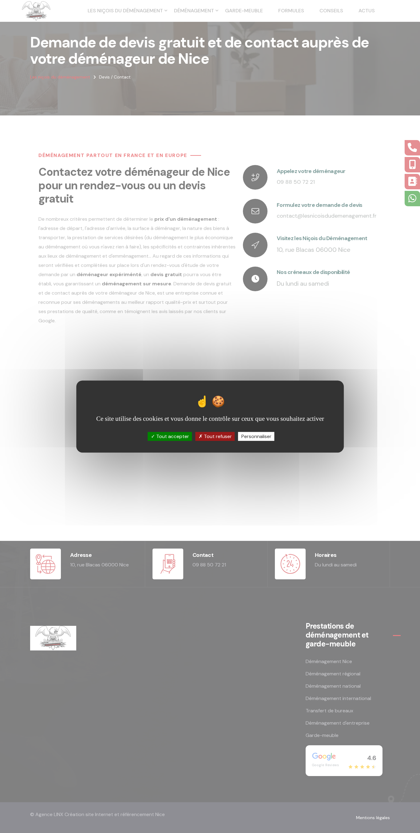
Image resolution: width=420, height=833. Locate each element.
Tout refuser (217, 436)
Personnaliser (256, 436)
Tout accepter (172, 436)
